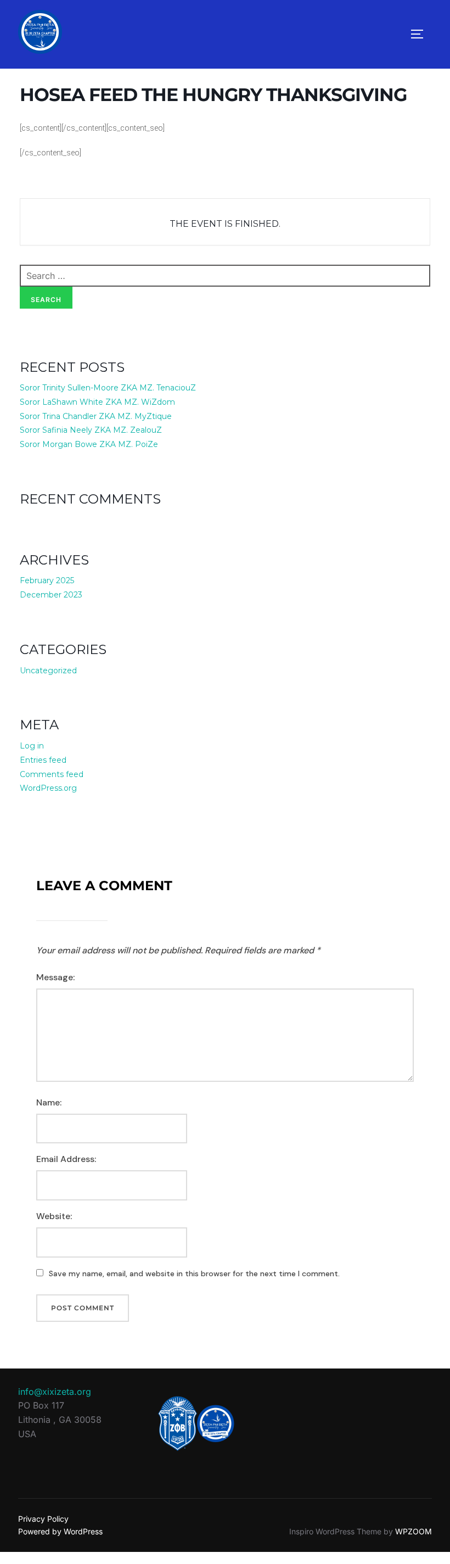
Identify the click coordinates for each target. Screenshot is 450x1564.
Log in (32, 746)
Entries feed (43, 760)
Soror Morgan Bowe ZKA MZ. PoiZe (89, 444)
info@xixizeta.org (54, 1391)
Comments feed (51, 774)
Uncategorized (48, 670)
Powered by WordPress (60, 1531)
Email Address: (66, 1159)
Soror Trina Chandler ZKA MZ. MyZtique (96, 416)
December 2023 (51, 595)
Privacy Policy (43, 1518)
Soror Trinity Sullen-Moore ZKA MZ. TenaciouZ (108, 388)
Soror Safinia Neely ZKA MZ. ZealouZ (91, 430)
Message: (55, 977)
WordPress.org (48, 788)
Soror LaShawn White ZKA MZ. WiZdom (97, 402)
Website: (54, 1216)
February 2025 (47, 580)
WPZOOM (413, 1531)
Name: (48, 1102)
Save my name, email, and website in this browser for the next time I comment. (194, 1273)
